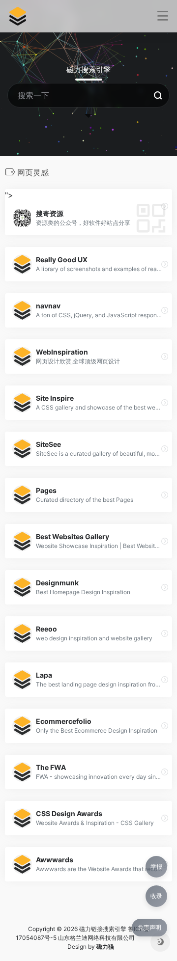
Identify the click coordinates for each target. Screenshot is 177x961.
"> (67, 208)
